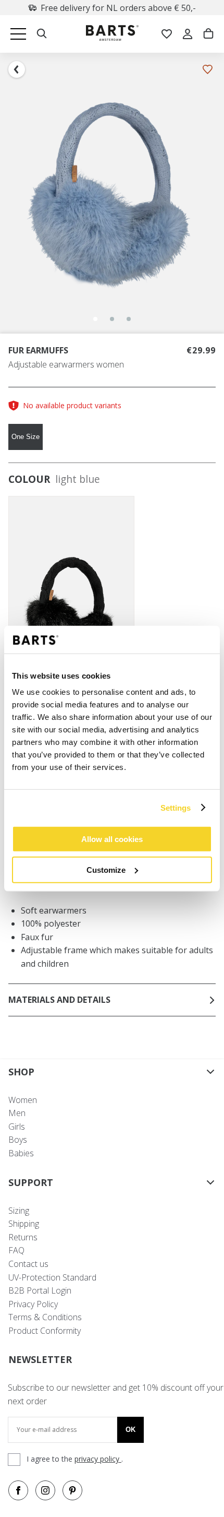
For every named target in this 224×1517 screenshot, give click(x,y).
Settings (175, 807)
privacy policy (97, 1459)
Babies (21, 1153)
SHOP (21, 1071)
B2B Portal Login (39, 1290)
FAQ (16, 1250)
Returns (23, 1237)
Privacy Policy (33, 1304)
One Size (25, 437)
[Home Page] (112, 34)
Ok (130, 1429)
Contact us (28, 1264)
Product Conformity (44, 1330)
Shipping (23, 1223)
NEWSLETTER (40, 1359)
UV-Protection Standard (52, 1277)
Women (22, 1100)
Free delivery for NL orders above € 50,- (118, 8)
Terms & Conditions (45, 1317)
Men (17, 1113)
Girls (16, 1126)
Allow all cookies (112, 839)
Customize (106, 869)
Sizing (18, 1210)
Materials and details (59, 999)
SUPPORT (30, 1182)
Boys (17, 1139)
